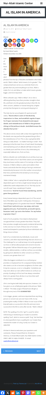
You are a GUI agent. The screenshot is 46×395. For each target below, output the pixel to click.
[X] (10, 41)
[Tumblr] (19, 45)
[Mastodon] (27, 41)
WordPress (38, 384)
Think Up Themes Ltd (19, 384)
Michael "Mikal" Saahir (24, 29)
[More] (23, 45)
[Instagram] (14, 45)
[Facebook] (6, 41)
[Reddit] (14, 41)
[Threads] (6, 45)
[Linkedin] (19, 41)
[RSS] (10, 45)
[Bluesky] (36, 41)
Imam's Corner (10, 32)
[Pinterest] (23, 41)
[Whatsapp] (32, 41)
